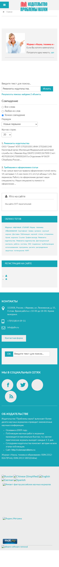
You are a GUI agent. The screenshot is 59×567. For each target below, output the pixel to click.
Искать (47, 89)
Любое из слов (12, 111)
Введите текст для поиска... (16, 84)
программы (23, 247)
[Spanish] (20, 479)
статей (25, 227)
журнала (14, 237)
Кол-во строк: (9, 130)
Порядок (6, 119)
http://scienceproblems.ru (23, 450)
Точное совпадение (15, 115)
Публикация (25, 234)
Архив (7, 237)
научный (45, 231)
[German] (7, 479)
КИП (27, 250)
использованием (11, 247)
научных (17, 227)
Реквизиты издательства (16, 143)
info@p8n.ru (13, 328)
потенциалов (19, 250)
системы (23, 244)
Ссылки (22, 237)
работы (17, 244)
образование (11, 231)
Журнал (8, 227)
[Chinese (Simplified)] (26, 476)
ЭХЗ (29, 244)
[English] (44, 476)
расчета (32, 247)
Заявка (30, 231)
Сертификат (22, 231)
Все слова (10, 107)
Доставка (16, 234)
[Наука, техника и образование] (34, 7)
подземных (36, 244)
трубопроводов (48, 244)
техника (39, 227)
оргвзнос (37, 231)
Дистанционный (42, 241)
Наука (32, 227)
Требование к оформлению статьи (21, 168)
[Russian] (7, 476)
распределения (42, 247)
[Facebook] (7, 385)
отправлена (48, 234)
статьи (40, 234)
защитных (9, 250)
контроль (9, 244)
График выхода (31, 237)
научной (34, 234)
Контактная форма (14, 338)
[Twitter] (22, 385)
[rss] (11, 396)
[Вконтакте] (37, 385)
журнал (8, 234)
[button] (6, 276)
